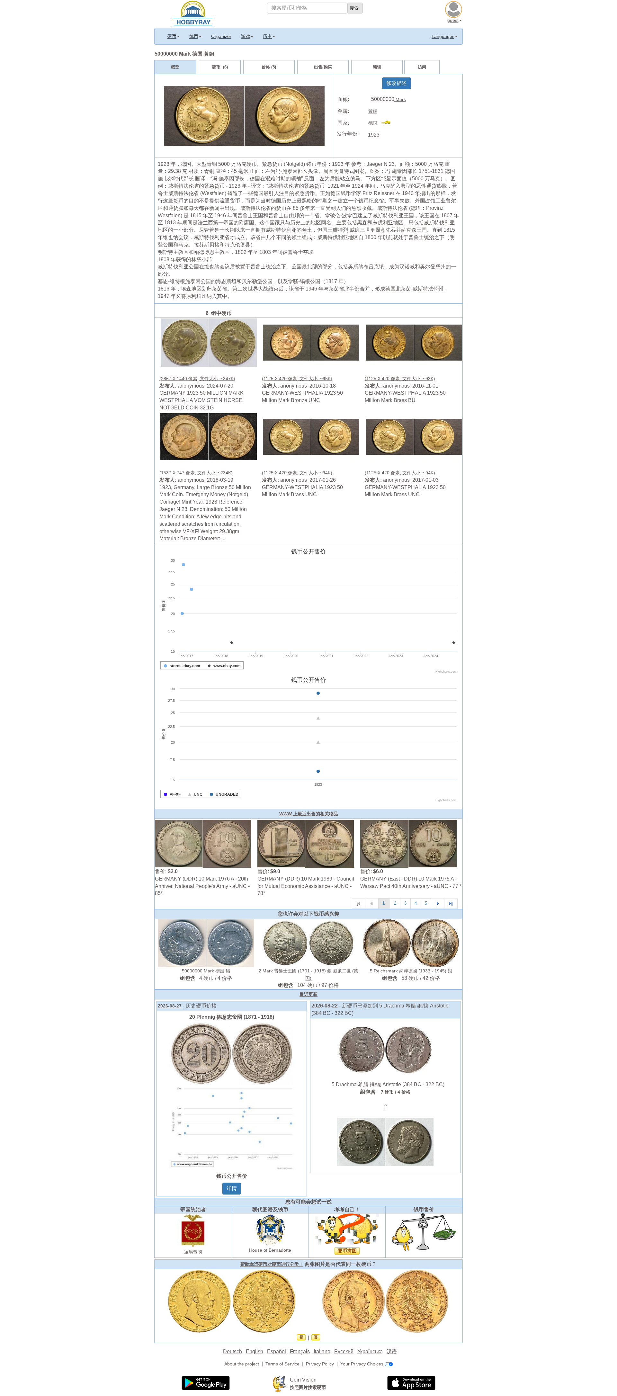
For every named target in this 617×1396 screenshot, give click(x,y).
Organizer (221, 36)
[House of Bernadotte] (270, 1229)
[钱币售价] (424, 1231)
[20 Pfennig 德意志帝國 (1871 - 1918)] (231, 1095)
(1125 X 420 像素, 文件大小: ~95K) (297, 378)
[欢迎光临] (193, 12)
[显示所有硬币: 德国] (388, 123)
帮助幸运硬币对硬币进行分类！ (271, 1264)
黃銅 (372, 111)
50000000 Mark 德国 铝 (206, 970)
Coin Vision (303, 1380)
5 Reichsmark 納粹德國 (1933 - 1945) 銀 (411, 970)
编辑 (377, 67)
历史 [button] (267, 36)
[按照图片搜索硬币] (280, 1383)
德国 (372, 123)
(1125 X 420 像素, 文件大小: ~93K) (400, 378)
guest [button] (453, 20)
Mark (400, 99)
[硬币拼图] (347, 1229)
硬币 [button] (171, 36)
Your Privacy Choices (361, 1363)
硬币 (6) (220, 67)
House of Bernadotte (270, 1250)
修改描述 (396, 83)
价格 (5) (269, 67)
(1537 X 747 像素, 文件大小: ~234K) (196, 472)
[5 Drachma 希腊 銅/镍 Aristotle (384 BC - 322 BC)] (385, 1049)
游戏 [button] (245, 36)
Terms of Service (282, 1363)
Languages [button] (443, 36)
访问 (422, 67)
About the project (241, 1363)
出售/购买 (323, 67)
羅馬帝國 (193, 1252)
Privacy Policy (320, 1363)
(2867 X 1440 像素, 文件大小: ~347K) (197, 378)
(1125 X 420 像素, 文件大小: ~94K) (297, 472)
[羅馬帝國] (193, 1230)
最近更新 (308, 994)
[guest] (454, 9)
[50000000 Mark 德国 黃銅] (208, 342)
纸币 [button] (193, 36)
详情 (232, 1188)
